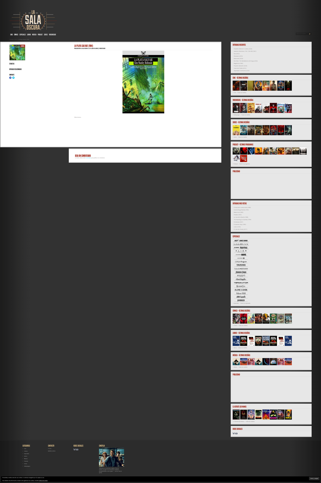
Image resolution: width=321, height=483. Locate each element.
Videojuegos (52, 34)
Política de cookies (43, 480)
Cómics (16, 34)
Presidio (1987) (238, 214)
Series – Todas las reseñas (240, 137)
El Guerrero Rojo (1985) (240, 224)
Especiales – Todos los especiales (242, 303)
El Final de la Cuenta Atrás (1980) (242, 207)
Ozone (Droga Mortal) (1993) (241, 210)
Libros (29, 34)
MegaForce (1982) (238, 63)
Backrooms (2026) (238, 58)
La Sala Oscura (84, 48)
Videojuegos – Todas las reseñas (242, 115)
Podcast (40, 34)
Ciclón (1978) (237, 227)
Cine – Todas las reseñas (240, 92)
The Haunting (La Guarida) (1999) (242, 219)
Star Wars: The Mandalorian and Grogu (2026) (246, 61)
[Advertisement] (124, 133)
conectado (88, 157)
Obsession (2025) (238, 56)
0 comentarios (102, 48)
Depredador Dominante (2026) (242, 70)
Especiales (22, 34)
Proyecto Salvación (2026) (240, 66)
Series (46, 34)
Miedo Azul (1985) (238, 212)
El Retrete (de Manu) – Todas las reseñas (244, 421)
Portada (11, 39)
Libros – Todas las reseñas (240, 347)
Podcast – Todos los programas (242, 164)
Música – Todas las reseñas (240, 367)
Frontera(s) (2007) (238, 222)
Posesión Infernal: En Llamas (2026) (243, 49)
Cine (11, 34)
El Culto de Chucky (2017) (240, 229)
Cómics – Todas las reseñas (241, 325)
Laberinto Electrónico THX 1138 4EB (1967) (245, 51)
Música (34, 34)
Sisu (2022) (237, 53)
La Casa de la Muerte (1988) (241, 217)
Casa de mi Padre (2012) (240, 68)
